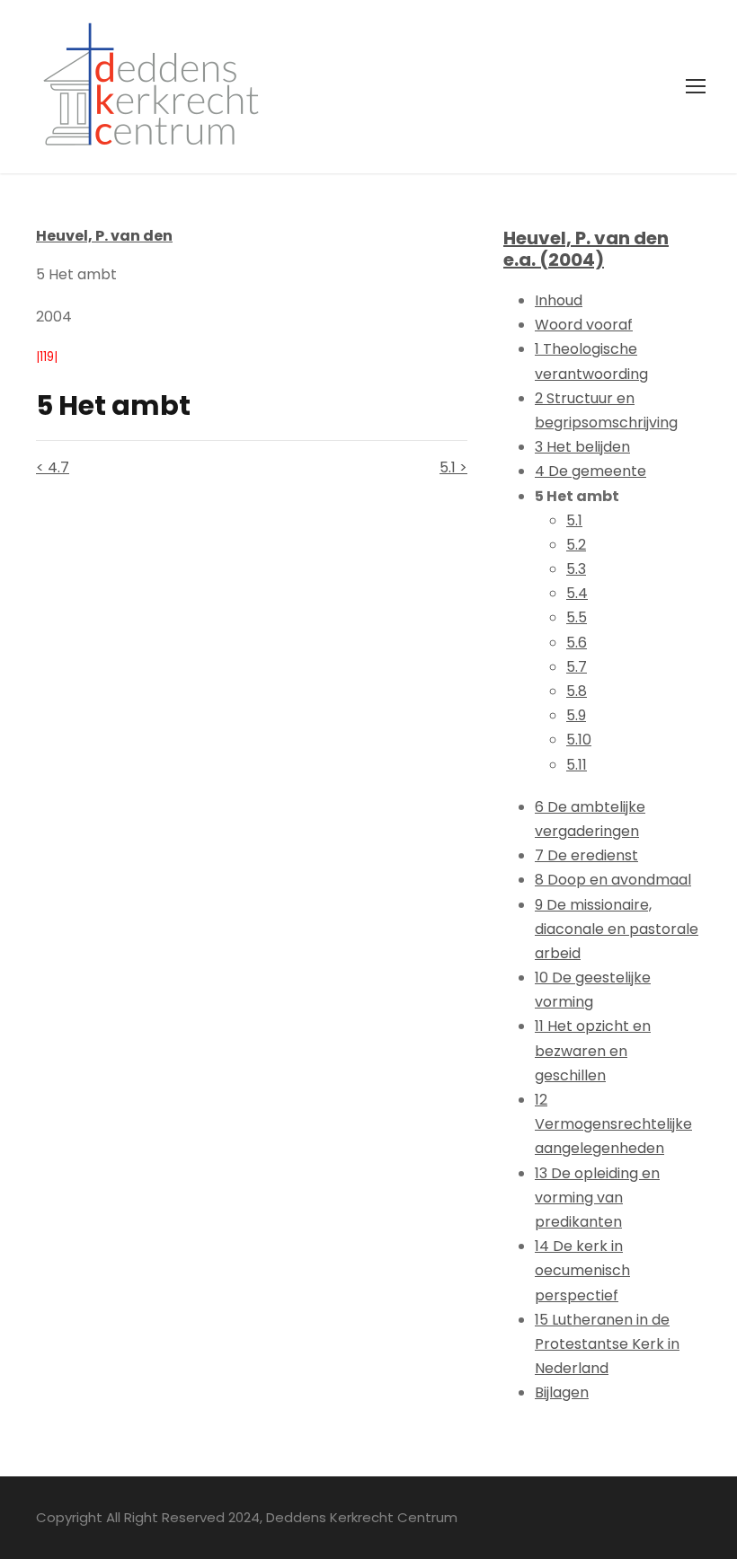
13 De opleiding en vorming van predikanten (597, 1197)
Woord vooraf (584, 324)
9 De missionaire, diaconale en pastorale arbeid (616, 929)
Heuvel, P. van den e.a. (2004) (586, 248)
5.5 (576, 617)
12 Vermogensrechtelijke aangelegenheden (613, 1123)
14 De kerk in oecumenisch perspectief (582, 1270)
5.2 (576, 544)
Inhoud (558, 300)
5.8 (576, 691)
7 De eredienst (586, 855)
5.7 (576, 666)
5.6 (576, 642)
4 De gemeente (590, 471)
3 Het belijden (582, 446)
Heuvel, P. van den (104, 235)
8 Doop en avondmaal (613, 879)
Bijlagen (562, 1392)
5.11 (576, 764)
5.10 (578, 739)
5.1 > (453, 467)
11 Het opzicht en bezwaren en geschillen (593, 1050)
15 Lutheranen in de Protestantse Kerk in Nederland (607, 1343)
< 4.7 (52, 467)
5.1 (574, 520)
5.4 (577, 593)
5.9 (576, 715)
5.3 (576, 569)
